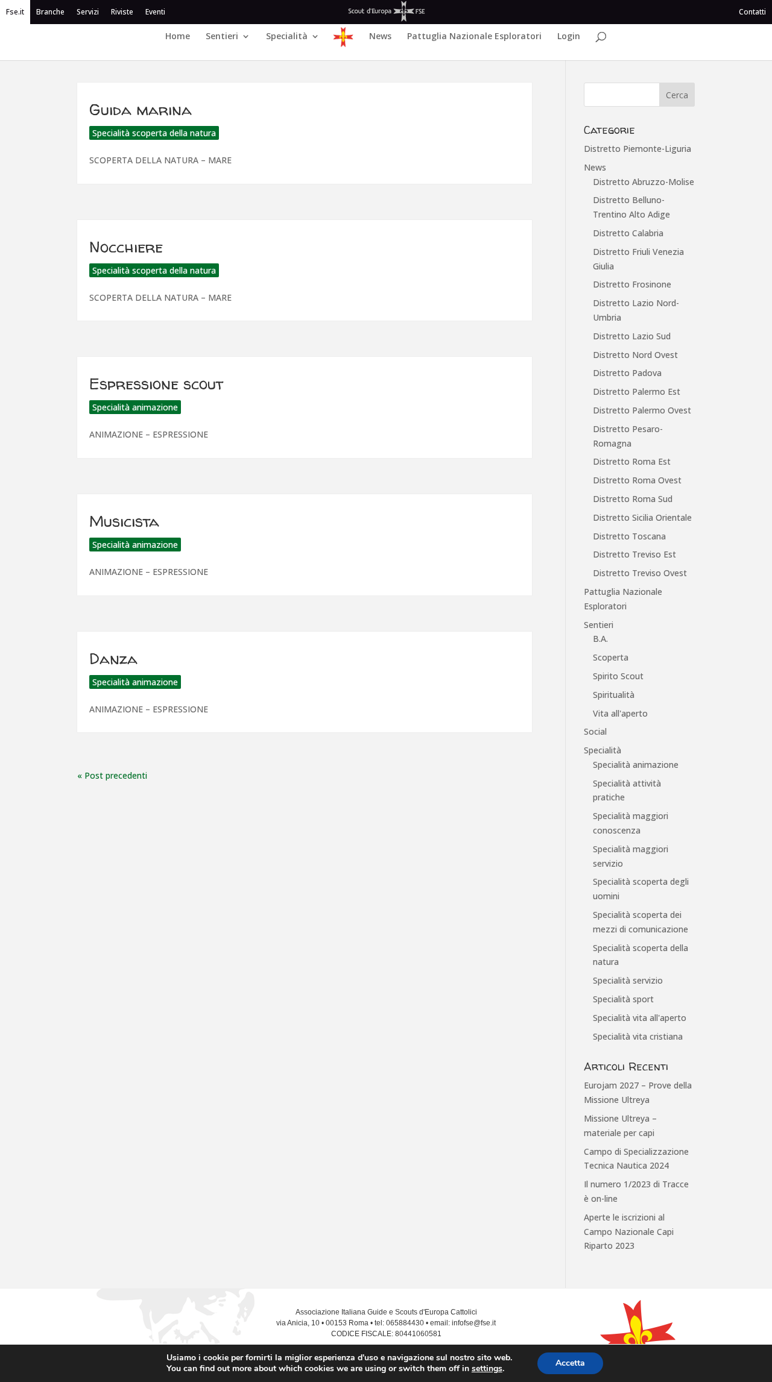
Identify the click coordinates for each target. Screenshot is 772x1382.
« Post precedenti (112, 775)
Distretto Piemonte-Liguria (637, 148)
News (380, 37)
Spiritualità (613, 694)
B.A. (600, 638)
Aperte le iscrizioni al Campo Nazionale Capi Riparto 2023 (629, 1231)
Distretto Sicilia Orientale (642, 517)
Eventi (155, 12)
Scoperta (610, 657)
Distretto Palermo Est (636, 391)
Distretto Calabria (628, 233)
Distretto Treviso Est (634, 554)
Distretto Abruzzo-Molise (643, 181)
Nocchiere (126, 246)
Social (595, 731)
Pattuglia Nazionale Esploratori (474, 37)
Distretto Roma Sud (632, 498)
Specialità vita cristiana (638, 1036)
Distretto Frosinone (632, 284)
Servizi (88, 12)
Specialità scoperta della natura (154, 133)
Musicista (124, 521)
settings (487, 1368)
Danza (113, 658)
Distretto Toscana (629, 536)
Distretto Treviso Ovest (640, 573)
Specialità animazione (135, 407)
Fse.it (15, 12)
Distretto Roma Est (632, 461)
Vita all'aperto (620, 713)
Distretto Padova (627, 372)
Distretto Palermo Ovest (642, 410)
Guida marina (140, 109)
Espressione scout (156, 383)
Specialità (287, 37)
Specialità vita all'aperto (639, 1017)
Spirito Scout (618, 676)
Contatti (752, 12)
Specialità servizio (628, 980)
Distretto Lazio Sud (632, 336)
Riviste (122, 12)
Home (177, 37)
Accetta (570, 1363)
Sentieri (222, 37)
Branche (50, 12)
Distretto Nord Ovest (635, 354)
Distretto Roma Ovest (637, 480)
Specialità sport (623, 999)
